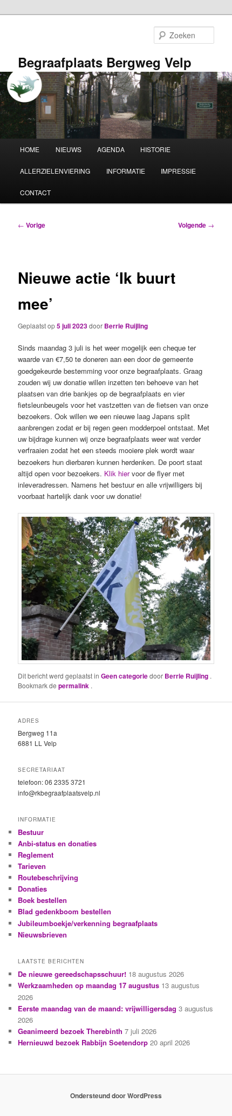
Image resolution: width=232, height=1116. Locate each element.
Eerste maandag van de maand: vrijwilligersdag (97, 1008)
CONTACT (35, 192)
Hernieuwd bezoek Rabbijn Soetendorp (83, 1042)
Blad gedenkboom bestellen (64, 911)
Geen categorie (124, 676)
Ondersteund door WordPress (116, 1095)
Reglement (35, 855)
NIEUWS (68, 149)
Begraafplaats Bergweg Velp (105, 62)
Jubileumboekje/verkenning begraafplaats (88, 923)
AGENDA (111, 149)
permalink (74, 685)
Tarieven (32, 866)
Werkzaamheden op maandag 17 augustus (88, 985)
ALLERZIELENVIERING (55, 170)
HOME (29, 149)
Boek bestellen (42, 900)
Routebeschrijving (48, 877)
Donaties (32, 889)
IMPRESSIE (178, 170)
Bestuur (31, 832)
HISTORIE (155, 149)
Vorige (31, 225)
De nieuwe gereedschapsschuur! (72, 974)
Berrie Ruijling (126, 326)
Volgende (196, 225)
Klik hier (118, 473)
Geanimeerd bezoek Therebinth (70, 1031)
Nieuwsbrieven (42, 934)
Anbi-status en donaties (57, 843)
